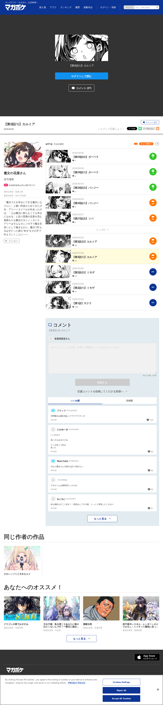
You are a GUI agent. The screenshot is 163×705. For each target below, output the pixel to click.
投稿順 (129, 400)
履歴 (77, 7)
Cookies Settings (121, 682)
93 (152, 451)
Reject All (121, 690)
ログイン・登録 (108, 7)
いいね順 (75, 400)
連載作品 (88, 7)
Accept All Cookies (121, 698)
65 (152, 470)
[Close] (157, 689)
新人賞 (42, 7)
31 (152, 508)
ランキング (65, 7)
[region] (81, 690)
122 (151, 420)
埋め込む (150, 128)
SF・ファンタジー (11, 241)
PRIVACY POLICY (76, 682)
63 (152, 489)
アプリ (53, 7)
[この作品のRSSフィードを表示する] (157, 128)
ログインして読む (81, 76)
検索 (157, 7)
